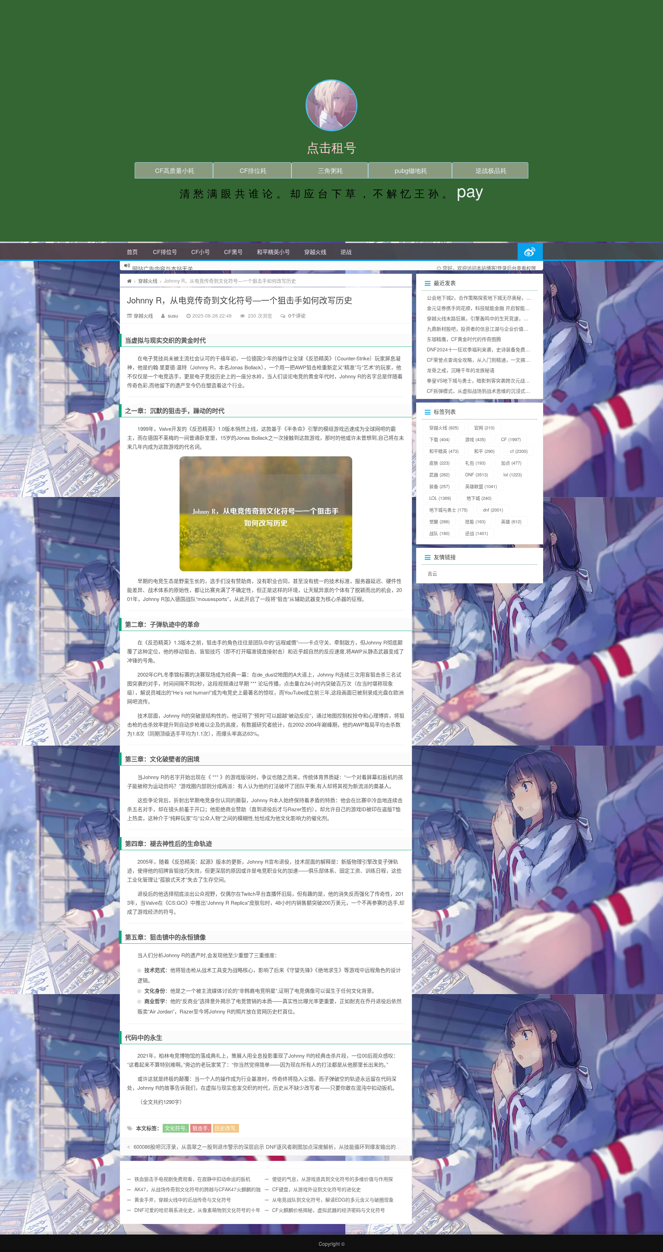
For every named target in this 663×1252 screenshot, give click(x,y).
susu (173, 315)
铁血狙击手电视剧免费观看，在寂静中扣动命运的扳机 (192, 1178)
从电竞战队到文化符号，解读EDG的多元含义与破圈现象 (333, 1199)
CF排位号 (165, 252)
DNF (476, 474)
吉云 (432, 573)
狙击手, (200, 1128)
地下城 (479, 498)
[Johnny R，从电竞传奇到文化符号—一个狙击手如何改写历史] (266, 513)
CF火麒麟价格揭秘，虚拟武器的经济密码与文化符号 (328, 1209)
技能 (475, 521)
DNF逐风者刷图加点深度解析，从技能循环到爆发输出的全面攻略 (341, 1146)
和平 (484, 451)
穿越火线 (315, 252)
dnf (493, 509)
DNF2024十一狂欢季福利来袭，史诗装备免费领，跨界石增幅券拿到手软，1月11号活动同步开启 (531, 349)
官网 (484, 427)
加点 (511, 462)
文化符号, (176, 1128)
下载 (439, 439)
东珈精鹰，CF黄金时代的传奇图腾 (464, 339)
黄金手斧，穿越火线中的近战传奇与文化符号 (182, 1199)
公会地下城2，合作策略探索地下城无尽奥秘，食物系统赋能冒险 (496, 297)
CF (511, 439)
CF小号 (200, 252)
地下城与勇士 (448, 509)
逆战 (346, 252)
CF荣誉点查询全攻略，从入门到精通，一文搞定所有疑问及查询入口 (500, 359)
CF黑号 (233, 252)
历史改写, (226, 1128)
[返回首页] (129, 280)
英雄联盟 (481, 486)
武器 (439, 474)
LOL (440, 498)
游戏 (475, 439)
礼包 (475, 462)
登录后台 (507, 267)
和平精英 (444, 451)
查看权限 (526, 267)
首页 (132, 252)
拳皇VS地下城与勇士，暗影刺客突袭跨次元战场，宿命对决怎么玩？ (500, 380)
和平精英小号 (273, 252)
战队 (439, 533)
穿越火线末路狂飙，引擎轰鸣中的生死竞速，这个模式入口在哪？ (497, 318)
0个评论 (297, 315)
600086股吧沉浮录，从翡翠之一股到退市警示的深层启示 (199, 1146)
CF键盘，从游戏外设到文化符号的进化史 (316, 1189)
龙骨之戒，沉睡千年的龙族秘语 (460, 370)
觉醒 (439, 521)
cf (519, 451)
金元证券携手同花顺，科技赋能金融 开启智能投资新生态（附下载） (500, 307)
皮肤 (439, 462)
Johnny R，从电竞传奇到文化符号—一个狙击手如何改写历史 (239, 300)
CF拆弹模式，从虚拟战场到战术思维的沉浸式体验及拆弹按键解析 (498, 390)
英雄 (511, 521)
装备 (439, 486)
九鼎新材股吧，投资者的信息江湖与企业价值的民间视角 (487, 328)
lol (512, 474)
